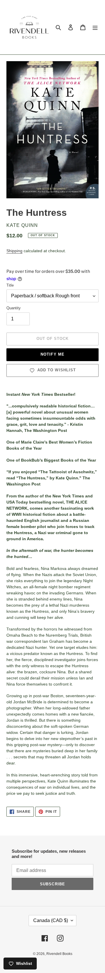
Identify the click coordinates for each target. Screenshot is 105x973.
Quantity (13, 308)
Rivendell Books (59, 954)
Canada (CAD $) (50, 920)
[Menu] (95, 27)
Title (10, 285)
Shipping (14, 250)
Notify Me (52, 354)
